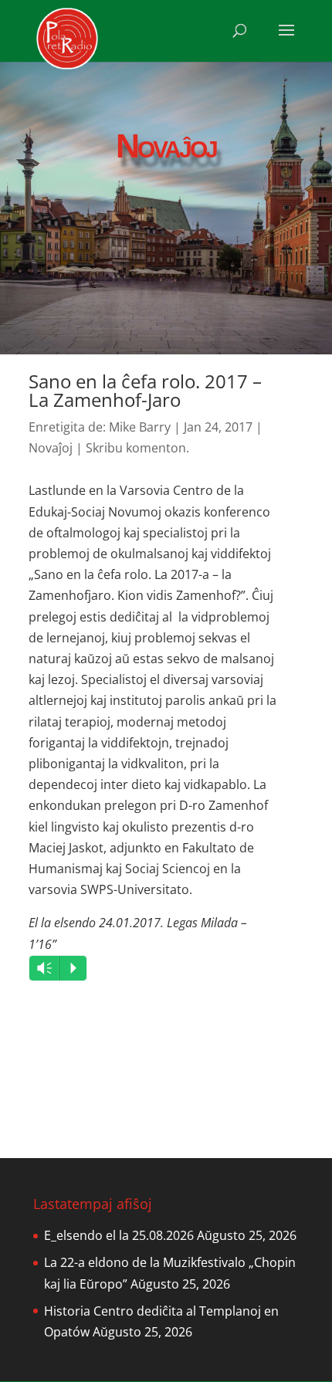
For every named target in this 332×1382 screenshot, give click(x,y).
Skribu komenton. (137, 447)
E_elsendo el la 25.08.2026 (119, 1235)
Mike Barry (140, 426)
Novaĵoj (51, 447)
